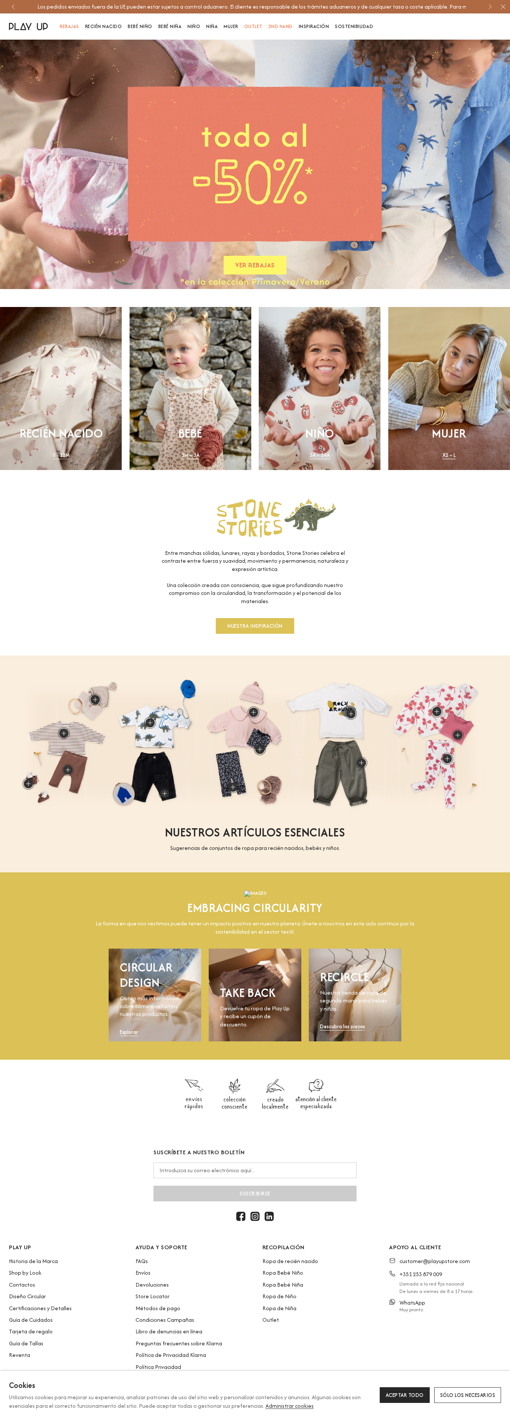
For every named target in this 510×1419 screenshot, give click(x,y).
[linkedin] (269, 1216)
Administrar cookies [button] (289, 1406)
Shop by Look (25, 1273)
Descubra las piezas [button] (342, 1026)
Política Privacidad (158, 1367)
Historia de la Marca (33, 1261)
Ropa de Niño (279, 1296)
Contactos (22, 1285)
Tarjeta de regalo (31, 1331)
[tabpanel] (255, 164)
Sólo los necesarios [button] (467, 1395)
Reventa (19, 1355)
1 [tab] (250, 279)
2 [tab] (259, 279)
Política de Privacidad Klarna (171, 1355)
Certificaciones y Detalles (40, 1308)
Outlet (270, 1320)
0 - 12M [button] (61, 455)
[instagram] (255, 1216)
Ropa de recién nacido (290, 1261)
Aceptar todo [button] (405, 1395)
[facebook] (240, 1216)
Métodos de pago (158, 1308)
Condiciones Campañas (165, 1320)
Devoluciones (152, 1285)
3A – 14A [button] (320, 455)
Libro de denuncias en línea (169, 1331)
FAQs (142, 1261)
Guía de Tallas (26, 1343)
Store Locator (153, 1296)
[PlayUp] (28, 26)
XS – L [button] (449, 455)
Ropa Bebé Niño (282, 1273)
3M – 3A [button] (190, 455)
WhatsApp (412, 1302)
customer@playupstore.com (434, 1261)
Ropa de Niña (279, 1308)
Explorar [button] (129, 1032)
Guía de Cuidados (31, 1320)
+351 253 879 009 (420, 1274)
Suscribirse (255, 1193)
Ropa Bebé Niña (282, 1285)
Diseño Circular (27, 1296)
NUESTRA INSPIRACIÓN (255, 626)
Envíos (143, 1273)
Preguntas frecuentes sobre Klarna (179, 1343)
